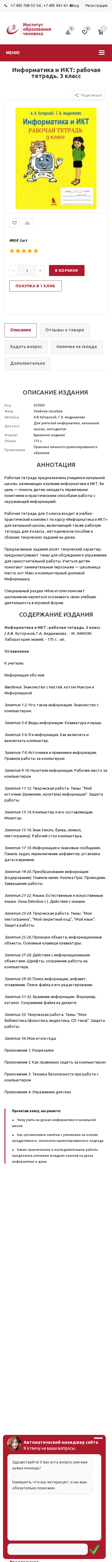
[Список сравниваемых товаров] (69, 34)
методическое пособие (69, 531)
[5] (36, 251)
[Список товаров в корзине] (103, 34)
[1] (12, 251)
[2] (18, 251)
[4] (30, 251)
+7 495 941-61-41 (58, 5)
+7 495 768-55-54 (25, 5)
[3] (24, 251)
